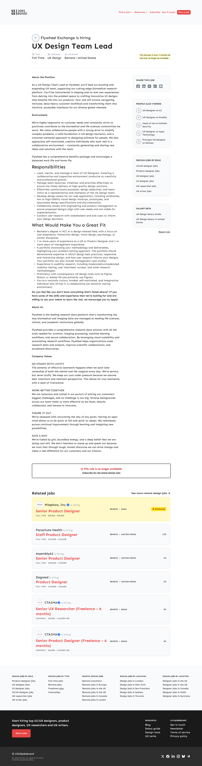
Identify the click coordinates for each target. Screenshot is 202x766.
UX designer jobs (145, 176)
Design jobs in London (131, 681)
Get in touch (168, 12)
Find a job (124, 12)
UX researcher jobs (146, 186)
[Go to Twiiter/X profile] (162, 756)
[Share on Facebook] (138, 86)
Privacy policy (178, 736)
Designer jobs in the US (175, 681)
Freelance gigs (56, 688)
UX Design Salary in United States (150, 221)
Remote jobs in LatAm (94, 700)
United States (87, 58)
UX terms (150, 736)
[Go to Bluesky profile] (183, 756)
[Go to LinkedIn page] (173, 756)
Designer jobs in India (174, 692)
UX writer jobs (143, 191)
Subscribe (155, 12)
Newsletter (176, 728)
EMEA (124, 509)
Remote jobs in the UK (94, 692)
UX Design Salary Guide (148, 214)
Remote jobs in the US (94, 688)
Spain (124, 609)
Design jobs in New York (133, 684)
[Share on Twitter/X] (149, 86)
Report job (164, 232)
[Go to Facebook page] (167, 756)
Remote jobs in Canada (94, 696)
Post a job (183, 12)
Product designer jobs (148, 171)
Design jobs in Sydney (131, 692)
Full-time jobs (55, 681)
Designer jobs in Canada (176, 688)
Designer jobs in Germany (176, 696)
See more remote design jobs (149, 493)
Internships (54, 692)
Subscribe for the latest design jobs (101, 472)
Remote (70, 58)
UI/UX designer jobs (147, 166)
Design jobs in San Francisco (135, 688)
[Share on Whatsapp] (155, 86)
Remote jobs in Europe (94, 684)
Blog (148, 724)
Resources (139, 12)
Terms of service (180, 732)
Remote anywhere (92, 681)
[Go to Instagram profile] (178, 756)
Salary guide (152, 728)
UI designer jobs (145, 181)
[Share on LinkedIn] (144, 86)
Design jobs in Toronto (132, 696)
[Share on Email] (161, 86)
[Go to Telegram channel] (188, 756)
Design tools (152, 732)
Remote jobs (55, 684)
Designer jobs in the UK (175, 684)
